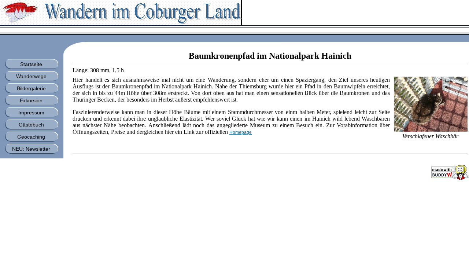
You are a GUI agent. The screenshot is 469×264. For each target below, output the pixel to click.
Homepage (240, 132)
